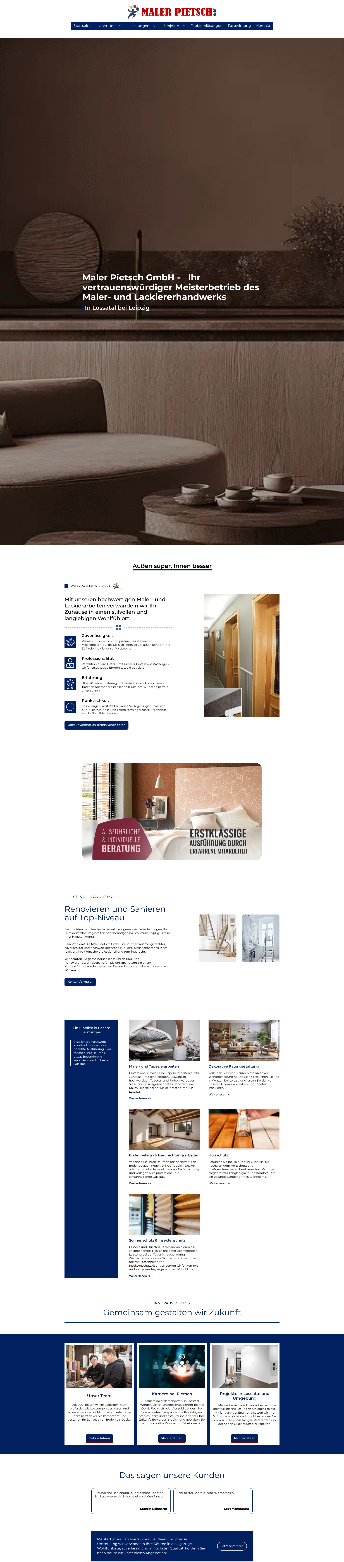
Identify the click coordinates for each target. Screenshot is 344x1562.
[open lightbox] (172, 811)
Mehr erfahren (99, 1438)
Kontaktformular (80, 981)
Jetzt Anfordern (232, 1546)
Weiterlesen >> (140, 1098)
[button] (108, 26)
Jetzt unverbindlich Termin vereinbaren (96, 725)
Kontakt (263, 25)
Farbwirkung (239, 25)
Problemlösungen (207, 25)
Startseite (82, 25)
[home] (172, 13)
